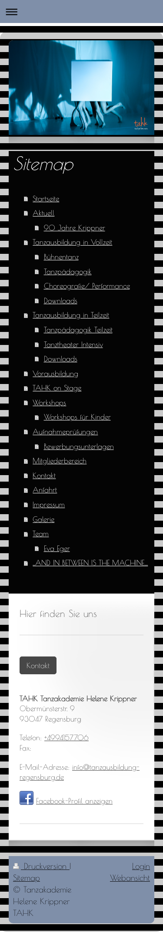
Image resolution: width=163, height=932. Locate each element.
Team (41, 533)
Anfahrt (45, 490)
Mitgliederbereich (59, 460)
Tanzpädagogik (68, 271)
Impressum (49, 504)
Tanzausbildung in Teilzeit (71, 315)
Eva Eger (57, 548)
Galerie (43, 519)
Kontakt (44, 475)
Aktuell (43, 213)
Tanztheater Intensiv (73, 344)
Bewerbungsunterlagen (79, 446)
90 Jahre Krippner (74, 227)
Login (141, 866)
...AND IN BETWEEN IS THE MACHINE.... (90, 562)
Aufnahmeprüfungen (65, 431)
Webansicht (130, 878)
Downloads (60, 300)
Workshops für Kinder (77, 417)
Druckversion (45, 866)
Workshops (49, 402)
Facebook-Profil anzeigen (74, 801)
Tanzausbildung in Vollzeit (72, 242)
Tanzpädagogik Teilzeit (78, 329)
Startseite (46, 198)
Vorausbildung (55, 373)
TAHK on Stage (57, 388)
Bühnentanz (61, 257)
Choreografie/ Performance (87, 286)
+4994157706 (66, 737)
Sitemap (26, 878)
